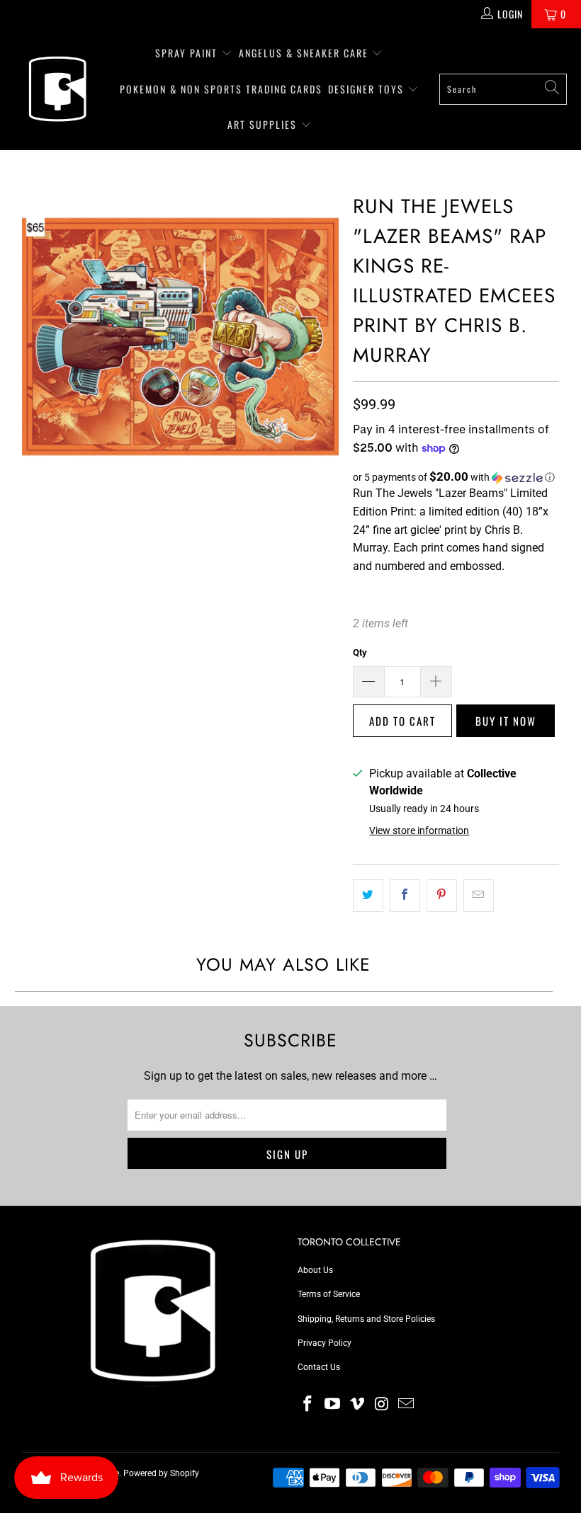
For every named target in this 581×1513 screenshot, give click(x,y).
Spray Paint (188, 52)
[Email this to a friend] (478, 895)
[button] (456, 477)
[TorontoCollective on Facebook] (308, 1404)
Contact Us (319, 1367)
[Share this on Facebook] (405, 895)
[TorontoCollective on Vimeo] (357, 1404)
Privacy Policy (324, 1343)
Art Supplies (263, 124)
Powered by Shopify (161, 1473)
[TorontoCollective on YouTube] (333, 1404)
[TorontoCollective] (56, 89)
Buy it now (505, 721)
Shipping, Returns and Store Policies (366, 1319)
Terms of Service (329, 1294)
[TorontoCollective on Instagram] (382, 1404)
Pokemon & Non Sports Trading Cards (221, 88)
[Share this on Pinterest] (442, 895)
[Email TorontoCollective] (406, 1404)
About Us (315, 1270)
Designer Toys (367, 88)
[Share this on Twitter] (368, 895)
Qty (360, 652)
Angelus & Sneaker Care (303, 52)
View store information (419, 830)
